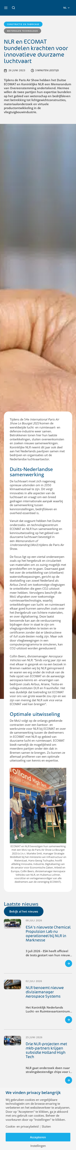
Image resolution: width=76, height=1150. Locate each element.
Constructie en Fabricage (23, 24)
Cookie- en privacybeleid (22, 1126)
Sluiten (46, 1126)
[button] (13, 7)
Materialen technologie (22, 30)
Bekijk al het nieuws (23, 911)
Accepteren (38, 1137)
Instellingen (38, 1145)
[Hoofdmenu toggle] (6, 8)
